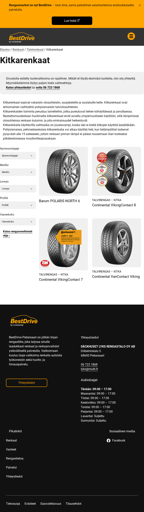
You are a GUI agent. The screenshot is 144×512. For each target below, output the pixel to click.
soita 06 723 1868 (48, 87)
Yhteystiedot (26, 382)
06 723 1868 (89, 364)
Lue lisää (70, 21)
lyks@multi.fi (89, 369)
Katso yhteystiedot (18, 87)
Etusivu (5, 49)
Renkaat (18, 49)
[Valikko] (131, 36)
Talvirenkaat (35, 49)
